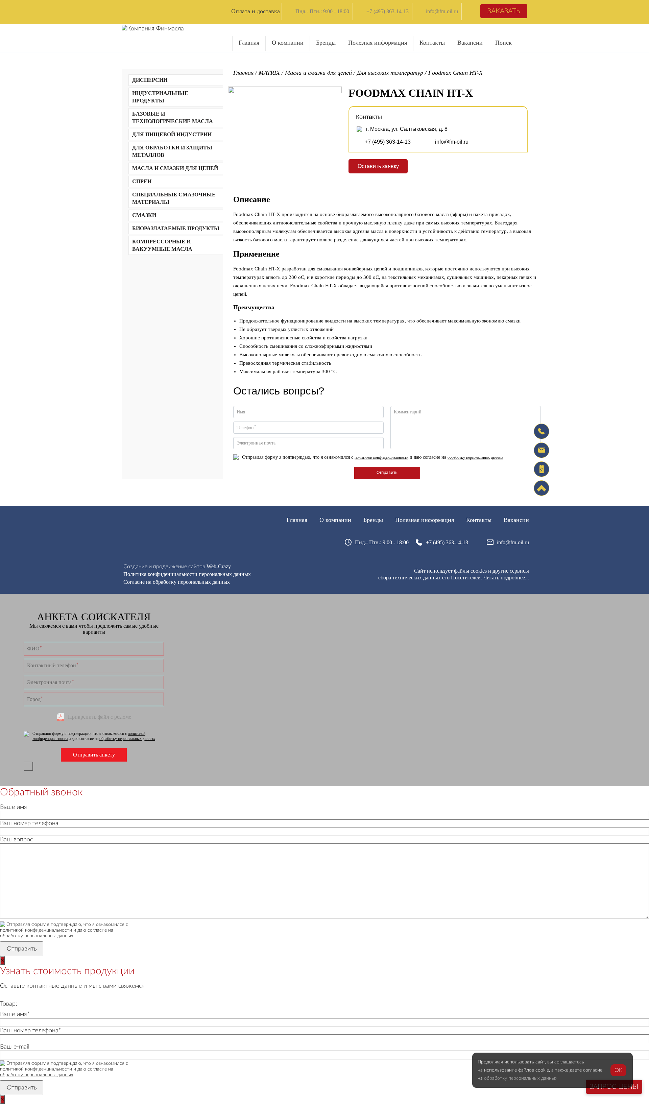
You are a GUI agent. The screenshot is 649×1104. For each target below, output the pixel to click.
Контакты (432, 42)
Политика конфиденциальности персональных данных (187, 574)
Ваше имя (13, 807)
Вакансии (470, 42)
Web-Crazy (219, 566)
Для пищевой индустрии (172, 134)
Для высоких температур (390, 72)
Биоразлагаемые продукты (175, 228)
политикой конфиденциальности (381, 457)
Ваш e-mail (14, 1047)
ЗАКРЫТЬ (28, 766)
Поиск (503, 42)
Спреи (141, 181)
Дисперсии (149, 80)
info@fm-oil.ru (442, 11)
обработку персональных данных (475, 457)
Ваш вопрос (16, 840)
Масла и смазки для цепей (175, 168)
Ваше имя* (15, 1014)
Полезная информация (377, 42)
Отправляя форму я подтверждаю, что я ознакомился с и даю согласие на (372, 457)
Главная (249, 42)
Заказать (503, 11)
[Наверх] (541, 488)
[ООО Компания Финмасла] (153, 29)
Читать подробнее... (506, 577)
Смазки (144, 215)
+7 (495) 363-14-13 (387, 11)
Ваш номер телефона (29, 823)
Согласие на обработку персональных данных (176, 582)
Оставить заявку (378, 166)
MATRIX (269, 72)
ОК (618, 1070)
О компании (288, 42)
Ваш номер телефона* (30, 1031)
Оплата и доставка (255, 11)
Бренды (326, 42)
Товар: (8, 1004)
